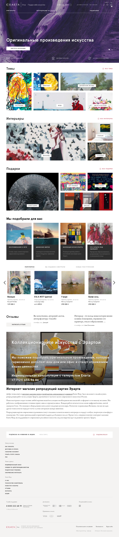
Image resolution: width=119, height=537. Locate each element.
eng (111, 2)
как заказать (93, 4)
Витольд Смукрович (67, 302)
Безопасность (99, 526)
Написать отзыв (18, 324)
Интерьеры (15, 118)
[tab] (30, 267)
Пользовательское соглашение (84, 526)
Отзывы (12, 316)
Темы (10, 68)
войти (106, 2)
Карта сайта (109, 526)
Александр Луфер (39, 302)
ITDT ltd (89, 530)
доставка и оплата (82, 4)
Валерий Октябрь (12, 302)
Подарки (13, 169)
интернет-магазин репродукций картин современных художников (47, 394)
